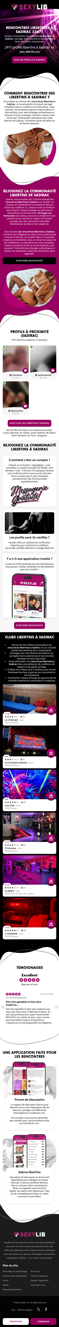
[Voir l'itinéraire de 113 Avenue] (51, 839)
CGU (13, 1310)
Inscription (16, 1321)
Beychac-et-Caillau (20, 432)
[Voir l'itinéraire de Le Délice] (51, 881)
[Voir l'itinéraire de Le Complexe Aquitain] (51, 753)
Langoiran (42, 435)
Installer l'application (40, 1280)
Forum (5, 1280)
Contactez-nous (38, 1285)
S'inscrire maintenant (29, 260)
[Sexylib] (38, 1309)
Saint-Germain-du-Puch (24, 435)
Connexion (43, 1321)
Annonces (35, 1271)
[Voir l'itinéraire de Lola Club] (51, 796)
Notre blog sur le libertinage (15, 1271)
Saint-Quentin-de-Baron (43, 432)
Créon (6, 432)
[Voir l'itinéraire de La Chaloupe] (51, 710)
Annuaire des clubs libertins (15, 1276)
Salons (6, 1285)
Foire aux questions (39, 1276)
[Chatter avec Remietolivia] (25, 406)
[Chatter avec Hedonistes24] (53, 370)
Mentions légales (25, 1310)
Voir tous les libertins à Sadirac (29, 423)
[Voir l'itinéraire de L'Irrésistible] (51, 924)
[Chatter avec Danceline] (25, 370)
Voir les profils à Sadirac (29, 60)
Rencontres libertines (12, 1289)
